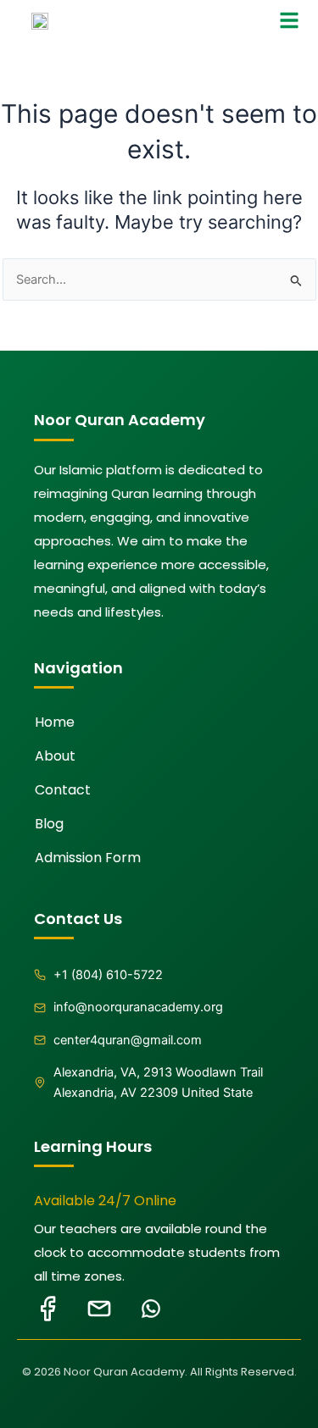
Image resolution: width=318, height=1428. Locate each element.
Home (55, 722)
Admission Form (88, 857)
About (55, 756)
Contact (63, 790)
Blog (49, 823)
